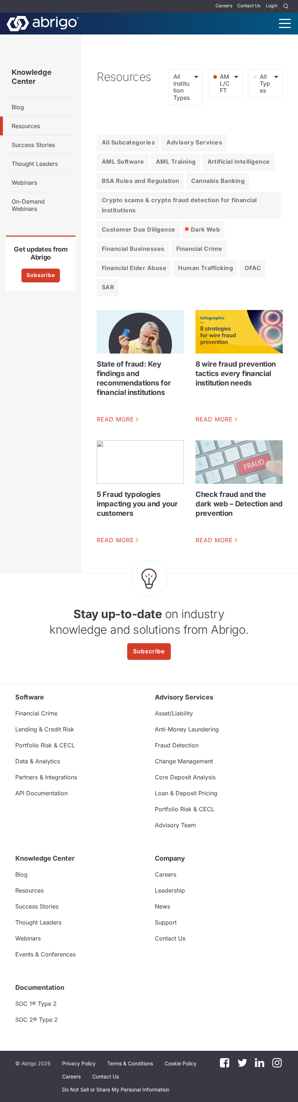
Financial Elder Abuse (134, 268)
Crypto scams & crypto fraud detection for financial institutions (179, 205)
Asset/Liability (174, 713)
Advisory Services (194, 142)
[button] (115, 1089)
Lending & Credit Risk (44, 729)
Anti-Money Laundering (187, 729)
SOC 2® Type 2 (36, 1019)
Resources (26, 126)
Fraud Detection (176, 745)
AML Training (176, 161)
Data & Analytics (37, 761)
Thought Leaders (35, 163)
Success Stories (33, 144)
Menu (285, 23)
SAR (108, 287)
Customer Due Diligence (139, 229)
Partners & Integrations (46, 777)
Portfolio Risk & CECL (45, 745)
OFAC (253, 268)
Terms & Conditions (130, 1063)
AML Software (123, 161)
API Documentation (41, 793)
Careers (224, 5)
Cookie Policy (181, 1063)
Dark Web (205, 229)
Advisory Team (175, 825)
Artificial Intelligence (239, 161)
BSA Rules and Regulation (141, 180)
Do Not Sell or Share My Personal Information (115, 1089)
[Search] (286, 6)
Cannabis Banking (218, 180)
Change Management (184, 761)
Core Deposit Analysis (185, 777)
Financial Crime (199, 248)
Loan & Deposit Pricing (186, 793)
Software (29, 697)
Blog (18, 107)
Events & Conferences (45, 954)
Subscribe (41, 275)
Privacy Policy (79, 1063)
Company (170, 858)
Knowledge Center (32, 77)
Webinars (24, 182)
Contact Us (248, 5)
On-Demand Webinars (28, 205)
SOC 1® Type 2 (36, 1003)
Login (271, 5)
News (162, 906)
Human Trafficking (205, 268)
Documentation (39, 987)
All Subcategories (128, 142)
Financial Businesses (133, 248)
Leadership (170, 890)
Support (166, 922)
